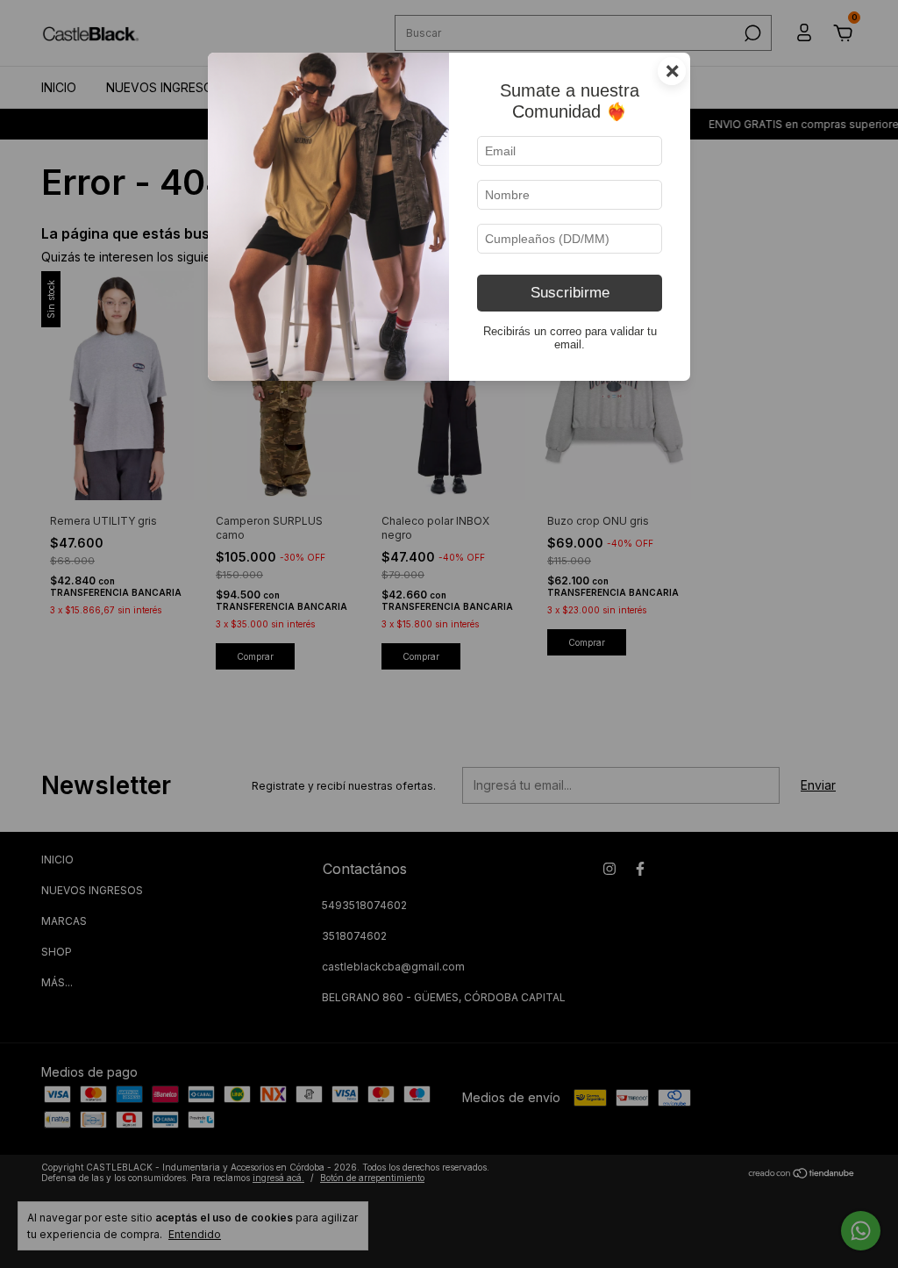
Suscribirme (570, 292)
